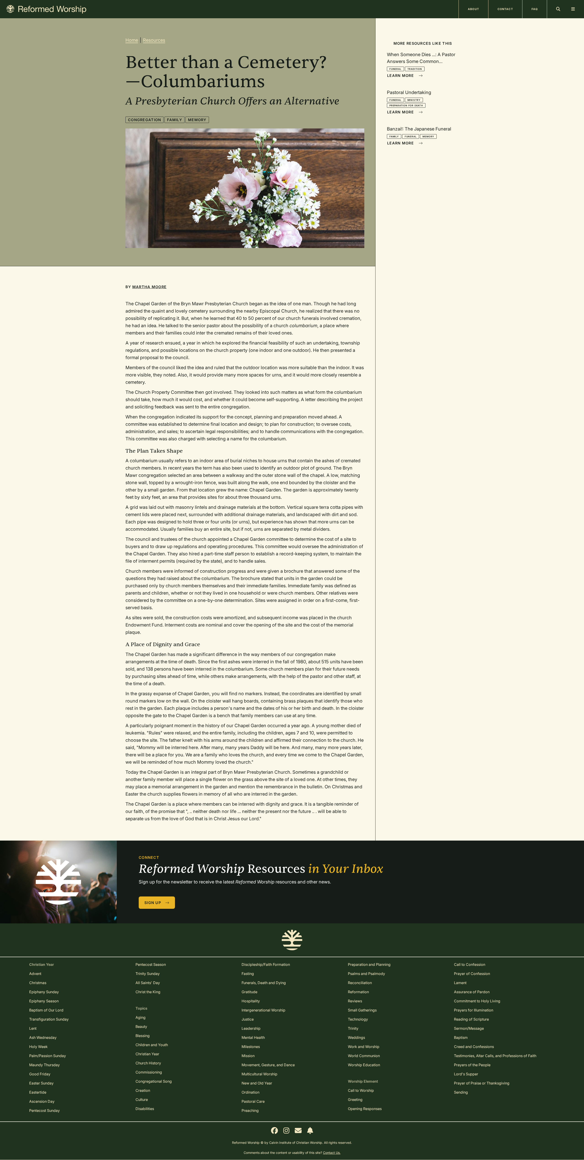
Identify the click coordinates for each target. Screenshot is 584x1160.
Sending (461, 1092)
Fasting (248, 973)
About (473, 9)
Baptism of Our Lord (46, 1010)
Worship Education (364, 1065)
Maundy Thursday (44, 1065)
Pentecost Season (151, 964)
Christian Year (147, 1054)
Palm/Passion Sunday (47, 1055)
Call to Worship (361, 1090)
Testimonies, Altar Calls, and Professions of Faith (495, 1055)
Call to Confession (469, 964)
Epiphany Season (44, 1001)
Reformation (358, 992)
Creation (143, 1090)
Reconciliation (360, 982)
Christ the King (148, 992)
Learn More (401, 75)
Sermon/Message (469, 1028)
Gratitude (249, 992)
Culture (142, 1099)
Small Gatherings (362, 1010)
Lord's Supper (466, 1074)
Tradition (414, 69)
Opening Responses (365, 1108)
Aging (141, 1017)
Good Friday (39, 1074)
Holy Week (38, 1046)
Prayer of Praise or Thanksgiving (481, 1083)
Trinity (353, 1028)
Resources (154, 40)
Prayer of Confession (472, 973)
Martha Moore (149, 287)
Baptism (461, 1037)
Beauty (141, 1026)
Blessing (143, 1035)
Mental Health (253, 1037)
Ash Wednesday (43, 1037)
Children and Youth (152, 1044)
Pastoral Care (253, 1101)
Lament (460, 982)
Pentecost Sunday (44, 1110)
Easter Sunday (41, 1083)
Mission (248, 1055)
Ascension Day (42, 1101)
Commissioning (149, 1072)
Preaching (250, 1110)
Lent (32, 1028)
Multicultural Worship (259, 1074)
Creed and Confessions (474, 1046)
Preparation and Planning (369, 964)
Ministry (413, 100)
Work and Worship (363, 1046)
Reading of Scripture (471, 1019)
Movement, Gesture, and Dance (268, 1065)
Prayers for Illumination (473, 1010)
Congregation (144, 120)
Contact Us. (332, 1153)
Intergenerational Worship (263, 1010)
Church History (148, 1063)
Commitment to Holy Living (477, 1001)
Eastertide (37, 1092)
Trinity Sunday (148, 973)
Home (131, 40)
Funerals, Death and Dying (264, 982)
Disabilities (145, 1108)
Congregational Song (154, 1081)
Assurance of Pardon (472, 992)
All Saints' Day (148, 982)
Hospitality (251, 1001)
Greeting (355, 1099)
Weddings (356, 1037)
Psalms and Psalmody (366, 973)
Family (174, 120)
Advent (35, 973)
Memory (197, 120)
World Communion (364, 1055)
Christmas (37, 982)
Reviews (355, 1001)
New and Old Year (257, 1083)
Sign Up (153, 902)
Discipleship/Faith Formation (266, 964)
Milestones (251, 1046)
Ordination (250, 1092)
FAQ (535, 9)
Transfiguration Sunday (49, 1019)
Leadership (251, 1028)
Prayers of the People (472, 1065)
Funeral (395, 69)
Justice (248, 1019)
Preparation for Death (406, 105)
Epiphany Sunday (44, 992)
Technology (358, 1019)
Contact (505, 9)
